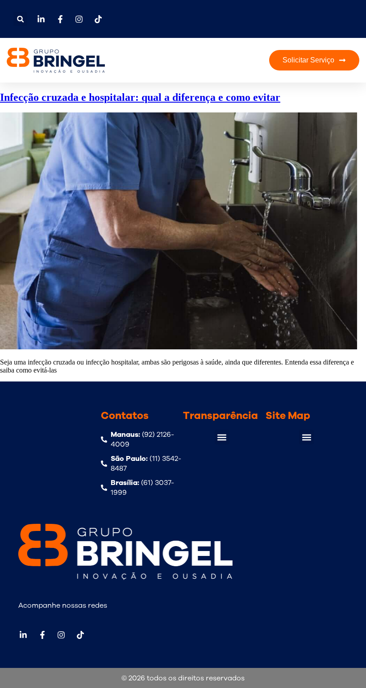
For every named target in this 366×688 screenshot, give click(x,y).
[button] (20, 19)
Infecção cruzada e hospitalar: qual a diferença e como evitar (140, 97)
